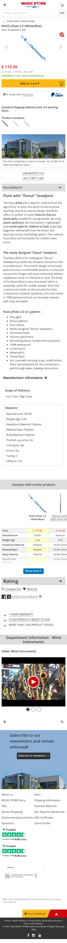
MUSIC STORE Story (13, 800)
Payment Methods (45, 806)
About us (7, 794)
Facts (37, 794)
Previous (6, 47)
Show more (32, 571)
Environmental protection (17, 817)
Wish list (32, 589)
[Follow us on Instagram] (33, 935)
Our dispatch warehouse (49, 812)
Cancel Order (42, 823)
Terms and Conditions (33, 923)
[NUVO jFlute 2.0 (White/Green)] (16, 123)
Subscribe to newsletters (32, 755)
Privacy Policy (35, 920)
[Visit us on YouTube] (40, 935)
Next (60, 47)
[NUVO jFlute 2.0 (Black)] (5, 123)
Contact (7, 920)
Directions (8, 823)
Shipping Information (47, 800)
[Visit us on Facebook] (28, 935)
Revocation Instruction (52, 920)
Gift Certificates (43, 817)
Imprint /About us (20, 920)
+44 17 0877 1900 (33, 178)
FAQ (4, 806)
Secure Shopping (12, 812)
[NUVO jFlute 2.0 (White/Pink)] (27, 123)
